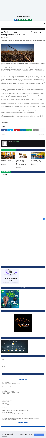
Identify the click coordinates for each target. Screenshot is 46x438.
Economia (3, 126)
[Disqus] (23, 219)
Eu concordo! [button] (39, 434)
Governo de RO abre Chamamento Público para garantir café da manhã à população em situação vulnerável (21, 163)
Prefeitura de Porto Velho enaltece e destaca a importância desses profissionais (8, 162)
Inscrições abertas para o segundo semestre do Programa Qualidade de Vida (37, 162)
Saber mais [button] (4, 436)
